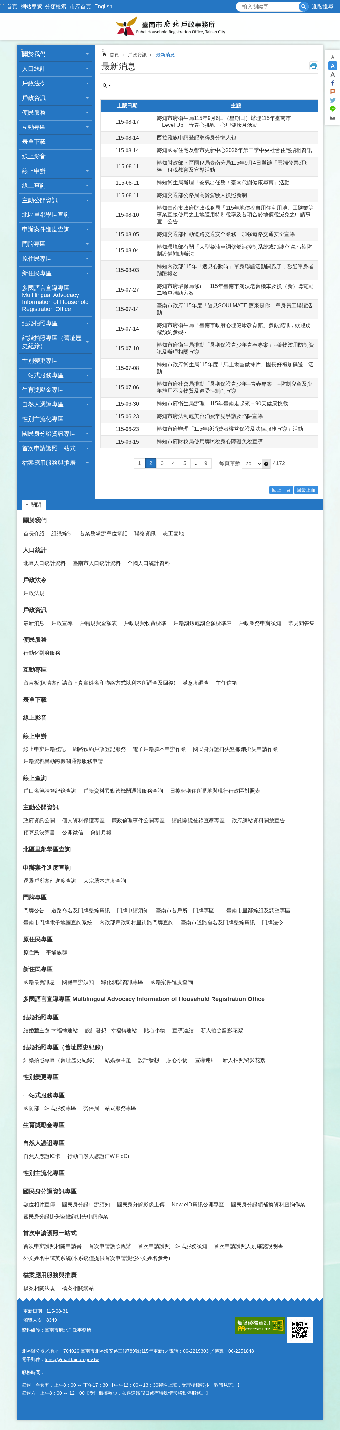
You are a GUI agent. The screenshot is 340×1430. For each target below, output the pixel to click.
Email (332, 117)
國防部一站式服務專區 (49, 1108)
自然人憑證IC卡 (41, 1156)
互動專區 (35, 669)
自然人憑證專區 (44, 1143)
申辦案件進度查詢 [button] (46, 229)
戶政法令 (35, 580)
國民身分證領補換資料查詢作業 (268, 1204)
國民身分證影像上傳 (141, 1204)
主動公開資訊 (41, 807)
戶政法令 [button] (34, 83)
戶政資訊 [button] (34, 98)
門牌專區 (35, 897)
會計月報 (101, 832)
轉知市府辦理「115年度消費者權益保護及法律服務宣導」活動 (230, 429)
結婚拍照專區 (41, 1017)
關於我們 (35, 520)
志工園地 (173, 533)
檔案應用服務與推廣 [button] (49, 463)
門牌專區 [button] (34, 244)
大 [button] (332, 74)
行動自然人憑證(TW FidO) (98, 1156)
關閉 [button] (36, 505)
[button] (266, 464)
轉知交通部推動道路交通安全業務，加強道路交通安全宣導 (226, 234)
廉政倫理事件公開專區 (138, 820)
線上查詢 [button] (34, 185)
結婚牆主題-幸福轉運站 (50, 1030)
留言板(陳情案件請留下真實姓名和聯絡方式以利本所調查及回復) (99, 683)
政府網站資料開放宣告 (258, 820)
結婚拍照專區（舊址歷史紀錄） (65, 1047)
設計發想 (148, 1060)
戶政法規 (33, 593)
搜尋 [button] (304, 7)
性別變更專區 (40, 360)
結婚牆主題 (118, 1060)
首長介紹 (33, 533)
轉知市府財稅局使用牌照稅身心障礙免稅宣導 (210, 441)
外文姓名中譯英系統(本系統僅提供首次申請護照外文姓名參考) (96, 1258)
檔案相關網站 (78, 1288)
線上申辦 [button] (34, 171)
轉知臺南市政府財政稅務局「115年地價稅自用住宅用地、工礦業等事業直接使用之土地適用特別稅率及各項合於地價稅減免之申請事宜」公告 (235, 214)
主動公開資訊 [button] (40, 200)
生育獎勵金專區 (43, 389)
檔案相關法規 (39, 1288)
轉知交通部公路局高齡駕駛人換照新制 (202, 195)
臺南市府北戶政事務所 (170, 26)
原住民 (31, 952)
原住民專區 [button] (37, 258)
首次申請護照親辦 (110, 1246)
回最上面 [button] (306, 490)
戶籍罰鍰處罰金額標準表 (202, 623)
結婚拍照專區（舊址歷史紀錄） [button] (52, 342)
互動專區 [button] (34, 127)
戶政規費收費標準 (145, 623)
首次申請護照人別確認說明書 (248, 1246)
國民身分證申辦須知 (86, 1204)
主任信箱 (226, 683)
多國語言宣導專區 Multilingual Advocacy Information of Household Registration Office (55, 298)
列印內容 (313, 65)
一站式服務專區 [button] (43, 375)
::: (2, 3)
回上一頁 (281, 490)
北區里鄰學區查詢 (46, 214)
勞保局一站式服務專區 (109, 1108)
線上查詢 (35, 778)
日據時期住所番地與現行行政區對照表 (215, 791)
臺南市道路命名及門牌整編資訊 (218, 922)
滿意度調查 (195, 683)
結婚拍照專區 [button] (40, 323)
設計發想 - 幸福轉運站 (111, 1030)
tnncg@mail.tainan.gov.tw (72, 1359)
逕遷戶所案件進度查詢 (49, 880)
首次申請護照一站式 (50, 1233)
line (332, 109)
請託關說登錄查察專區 (198, 820)
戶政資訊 (137, 54)
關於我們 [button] (34, 54)
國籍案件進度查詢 (171, 982)
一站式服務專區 (44, 1095)
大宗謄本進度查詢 (104, 880)
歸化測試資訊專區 (122, 982)
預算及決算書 (39, 832)
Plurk (332, 91)
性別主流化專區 (43, 419)
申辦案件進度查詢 (47, 867)
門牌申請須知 (133, 910)
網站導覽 (31, 6)
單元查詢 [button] (106, 85)
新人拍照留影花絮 (222, 1030)
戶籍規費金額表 (98, 623)
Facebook (332, 83)
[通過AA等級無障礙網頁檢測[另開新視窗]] (260, 1325)
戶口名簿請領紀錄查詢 (49, 791)
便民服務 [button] (34, 112)
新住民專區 (38, 969)
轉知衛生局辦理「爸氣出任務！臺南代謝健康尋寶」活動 (223, 182)
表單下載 (34, 141)
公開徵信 (72, 832)
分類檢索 (55, 6)
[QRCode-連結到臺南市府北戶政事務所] (300, 1330)
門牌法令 (272, 922)
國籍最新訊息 (39, 982)
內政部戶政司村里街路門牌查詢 (136, 922)
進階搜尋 (322, 6)
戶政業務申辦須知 (260, 623)
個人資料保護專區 (83, 820)
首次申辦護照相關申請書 (52, 1246)
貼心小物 (154, 1030)
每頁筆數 (229, 463)
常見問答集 (301, 623)
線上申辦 (35, 736)
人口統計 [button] (34, 68)
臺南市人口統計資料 (97, 563)
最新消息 (165, 54)
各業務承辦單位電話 (104, 533)
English (103, 6)
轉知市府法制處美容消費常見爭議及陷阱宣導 (210, 416)
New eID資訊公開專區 (198, 1204)
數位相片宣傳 (39, 1204)
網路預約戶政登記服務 (99, 749)
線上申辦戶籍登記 (44, 749)
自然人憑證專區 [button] (43, 404)
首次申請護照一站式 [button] (49, 448)
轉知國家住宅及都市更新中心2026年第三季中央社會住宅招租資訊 (234, 150)
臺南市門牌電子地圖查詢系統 (57, 922)
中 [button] (332, 65)
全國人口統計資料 (149, 563)
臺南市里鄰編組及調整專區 (258, 910)
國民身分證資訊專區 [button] (49, 433)
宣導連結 (183, 1030)
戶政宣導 (62, 623)
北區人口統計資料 (44, 563)
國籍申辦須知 (78, 982)
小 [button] (332, 57)
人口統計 (35, 550)
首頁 (12, 6)
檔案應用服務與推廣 (50, 1275)
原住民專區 (38, 939)
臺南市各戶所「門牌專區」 (187, 910)
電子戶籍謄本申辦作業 (159, 749)
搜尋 (241, 5)
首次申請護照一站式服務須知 (172, 1246)
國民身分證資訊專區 (50, 1191)
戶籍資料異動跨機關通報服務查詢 (123, 791)
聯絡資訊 (145, 533)
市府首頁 (80, 6)
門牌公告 (33, 910)
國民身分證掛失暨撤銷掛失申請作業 (235, 749)
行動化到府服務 (41, 653)
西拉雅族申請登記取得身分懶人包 (196, 137)
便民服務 (35, 639)
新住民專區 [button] (37, 273)
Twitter (332, 100)
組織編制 (62, 533)
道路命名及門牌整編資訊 (80, 910)
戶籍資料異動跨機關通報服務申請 (63, 761)
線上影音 (34, 156)
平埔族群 (56, 952)
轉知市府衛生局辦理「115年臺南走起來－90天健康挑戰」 (225, 403)
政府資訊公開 (39, 820)
